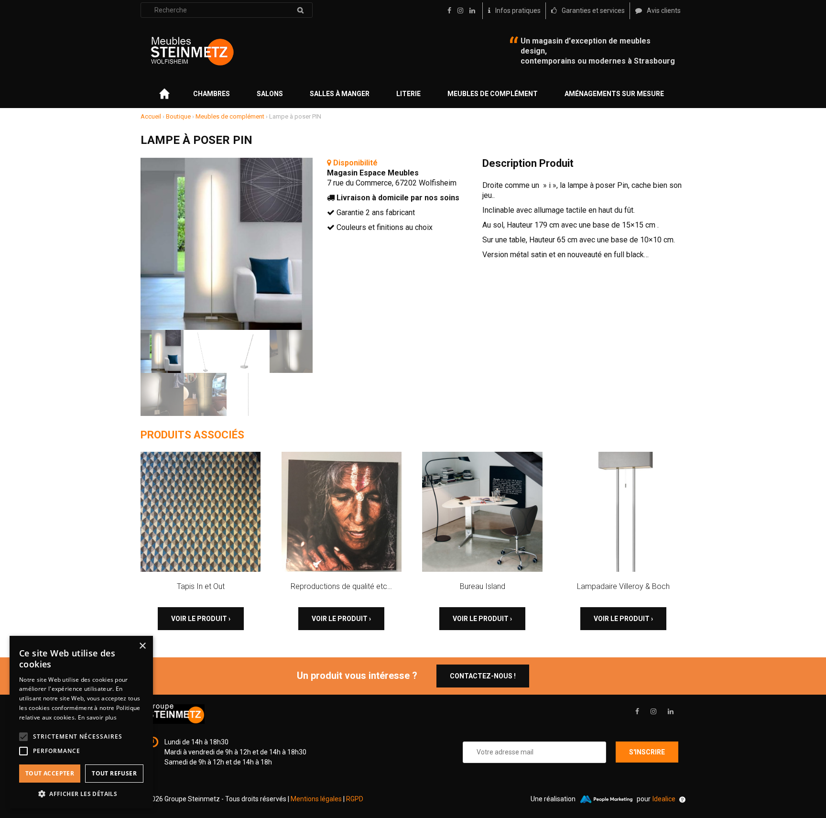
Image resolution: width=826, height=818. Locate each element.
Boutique (178, 116)
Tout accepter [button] (49, 773)
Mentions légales (316, 799)
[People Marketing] (606, 799)
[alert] (81, 722)
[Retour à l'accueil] (192, 51)
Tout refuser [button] (114, 773)
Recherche (300, 10)
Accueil (151, 116)
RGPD (354, 799)
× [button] (142, 646)
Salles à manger (340, 94)
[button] (81, 794)
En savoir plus (97, 717)
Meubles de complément (492, 94)
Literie (408, 94)
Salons (270, 94)
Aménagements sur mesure (614, 94)
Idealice (663, 799)
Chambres (211, 94)
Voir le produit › (200, 618)
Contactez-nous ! (483, 676)
